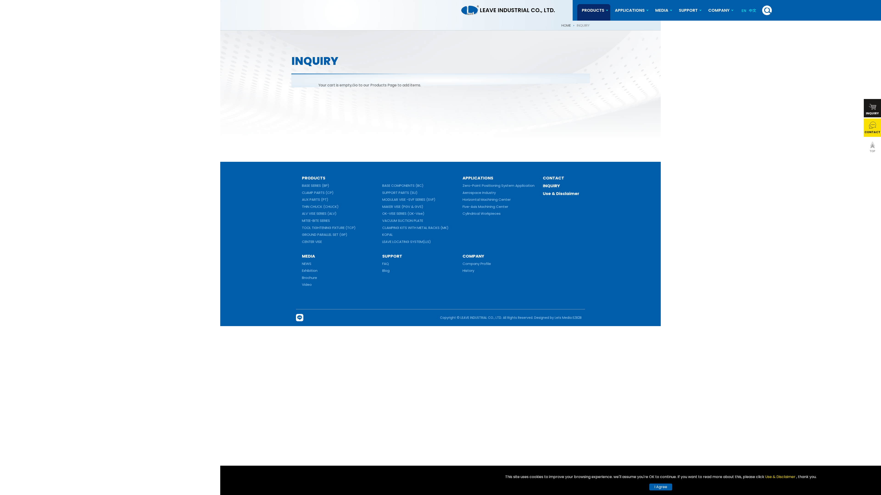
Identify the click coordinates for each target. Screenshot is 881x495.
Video (307, 284)
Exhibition (310, 270)
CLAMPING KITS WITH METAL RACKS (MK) (415, 227)
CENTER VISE (312, 241)
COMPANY (719, 10)
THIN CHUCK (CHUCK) (320, 206)
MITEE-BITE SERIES (316, 220)
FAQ (385, 263)
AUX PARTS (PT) (315, 199)
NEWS (306, 263)
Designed (541, 317)
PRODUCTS (313, 178)
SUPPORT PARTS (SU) (400, 192)
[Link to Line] (300, 317)
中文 (752, 10)
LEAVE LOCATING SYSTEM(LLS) (406, 241)
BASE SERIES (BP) (315, 185)
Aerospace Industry (479, 192)
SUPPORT (688, 10)
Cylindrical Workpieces (482, 213)
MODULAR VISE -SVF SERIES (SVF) (408, 199)
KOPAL (387, 234)
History (468, 270)
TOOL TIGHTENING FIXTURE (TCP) (329, 227)
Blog (386, 270)
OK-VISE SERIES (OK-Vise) (403, 213)
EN (744, 10)
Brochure (309, 277)
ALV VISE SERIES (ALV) (319, 213)
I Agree (660, 487)
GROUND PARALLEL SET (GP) (324, 234)
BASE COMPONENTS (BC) (403, 185)
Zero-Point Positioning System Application (499, 185)
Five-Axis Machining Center (485, 206)
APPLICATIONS (630, 10)
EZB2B (577, 317)
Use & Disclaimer (561, 193)
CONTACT (553, 178)
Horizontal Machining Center (487, 199)
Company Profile (477, 263)
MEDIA (661, 10)
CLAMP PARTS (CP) (318, 192)
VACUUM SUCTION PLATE (402, 220)
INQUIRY (551, 186)
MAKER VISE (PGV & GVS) (402, 206)
